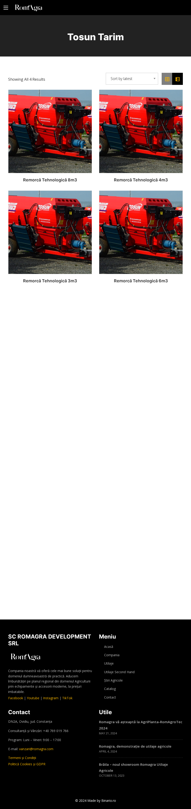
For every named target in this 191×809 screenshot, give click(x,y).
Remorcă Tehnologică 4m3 (141, 179)
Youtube (33, 698)
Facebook (15, 698)
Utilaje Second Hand (119, 672)
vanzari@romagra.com (36, 749)
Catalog (110, 688)
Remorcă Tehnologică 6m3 (141, 280)
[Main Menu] (5, 8)
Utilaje (109, 663)
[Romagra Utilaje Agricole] (29, 7)
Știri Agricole (113, 680)
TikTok (67, 698)
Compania (111, 655)
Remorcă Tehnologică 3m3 (50, 280)
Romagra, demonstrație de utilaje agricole (135, 746)
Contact (110, 697)
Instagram (50, 698)
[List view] (177, 79)
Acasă (108, 646)
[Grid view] (167, 79)
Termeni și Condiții (22, 758)
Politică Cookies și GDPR (26, 764)
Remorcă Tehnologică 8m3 (50, 179)
